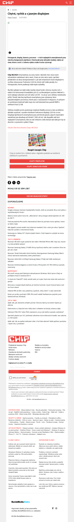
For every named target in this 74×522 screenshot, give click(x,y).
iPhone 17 (11, 434)
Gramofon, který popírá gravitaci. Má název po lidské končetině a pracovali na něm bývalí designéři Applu (22, 470)
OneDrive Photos (25, 430)
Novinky (11, 208)
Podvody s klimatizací (29, 434)
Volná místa (12, 347)
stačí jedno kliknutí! (54, 68)
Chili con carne (26, 420)
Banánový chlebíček (14, 420)
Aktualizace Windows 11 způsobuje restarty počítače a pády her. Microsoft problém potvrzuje (21, 454)
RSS (36, 352)
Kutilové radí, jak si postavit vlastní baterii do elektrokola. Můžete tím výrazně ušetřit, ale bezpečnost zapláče (21, 446)
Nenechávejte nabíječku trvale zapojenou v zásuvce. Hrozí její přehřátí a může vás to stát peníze (22, 486)
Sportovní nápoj (37, 420)
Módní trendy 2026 (25, 414)
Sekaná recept (30, 422)
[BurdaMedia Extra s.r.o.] (19, 339)
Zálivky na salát (48, 420)
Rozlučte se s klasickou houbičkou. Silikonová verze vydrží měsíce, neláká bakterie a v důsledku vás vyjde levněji (51, 446)
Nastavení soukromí (15, 354)
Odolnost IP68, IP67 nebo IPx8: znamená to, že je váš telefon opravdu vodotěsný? (36, 312)
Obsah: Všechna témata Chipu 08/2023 (23, 128)
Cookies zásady (13, 359)
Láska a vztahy (36, 412)
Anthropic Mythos (13, 432)
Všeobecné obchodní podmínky (19, 352)
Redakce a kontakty (42, 345)
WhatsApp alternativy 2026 (41, 414)
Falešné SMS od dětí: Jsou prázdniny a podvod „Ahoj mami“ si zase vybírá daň (34, 291)
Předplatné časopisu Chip (17, 345)
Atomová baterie (26, 432)
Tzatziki (22, 422)
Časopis (14, 10)
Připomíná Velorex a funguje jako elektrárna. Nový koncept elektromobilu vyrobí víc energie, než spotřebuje (22, 462)
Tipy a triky (12, 300)
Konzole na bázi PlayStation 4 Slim (42, 432)
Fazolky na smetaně (41, 418)
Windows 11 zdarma (58, 430)
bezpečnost (12, 271)
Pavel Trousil (12, 17)
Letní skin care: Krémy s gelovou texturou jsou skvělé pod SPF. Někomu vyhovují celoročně (51, 486)
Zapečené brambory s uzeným (23, 424)
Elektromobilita (59, 432)
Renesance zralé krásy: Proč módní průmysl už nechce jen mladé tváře (50, 479)
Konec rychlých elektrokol (43, 428)
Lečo (43, 422)
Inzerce (37, 350)
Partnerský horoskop (54, 410)
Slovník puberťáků (41, 410)
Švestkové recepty (52, 422)
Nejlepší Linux (41, 434)
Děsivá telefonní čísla (27, 410)
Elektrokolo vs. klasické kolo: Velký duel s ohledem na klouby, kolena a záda (34, 308)
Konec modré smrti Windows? (41, 430)
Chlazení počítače (28, 428)
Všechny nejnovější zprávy (37, 196)
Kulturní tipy (46, 412)
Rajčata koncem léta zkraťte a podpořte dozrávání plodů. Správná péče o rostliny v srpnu (51, 464)
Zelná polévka (14, 422)
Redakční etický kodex (43, 347)
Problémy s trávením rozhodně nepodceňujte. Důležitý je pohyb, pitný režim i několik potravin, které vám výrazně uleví (50, 455)
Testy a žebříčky (14, 239)
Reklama (11, 350)
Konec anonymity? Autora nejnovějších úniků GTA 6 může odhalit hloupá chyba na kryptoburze (22, 478)
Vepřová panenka (28, 418)
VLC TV (18, 434)
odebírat (37, 371)
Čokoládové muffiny (55, 418)
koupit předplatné (37, 161)
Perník (38, 422)
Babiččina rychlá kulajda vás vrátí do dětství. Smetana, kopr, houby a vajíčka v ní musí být (51, 472)
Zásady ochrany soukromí (17, 357)
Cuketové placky (60, 420)
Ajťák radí (54, 412)
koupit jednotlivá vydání (37, 166)
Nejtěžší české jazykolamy (22, 412)
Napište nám (31, 177)
